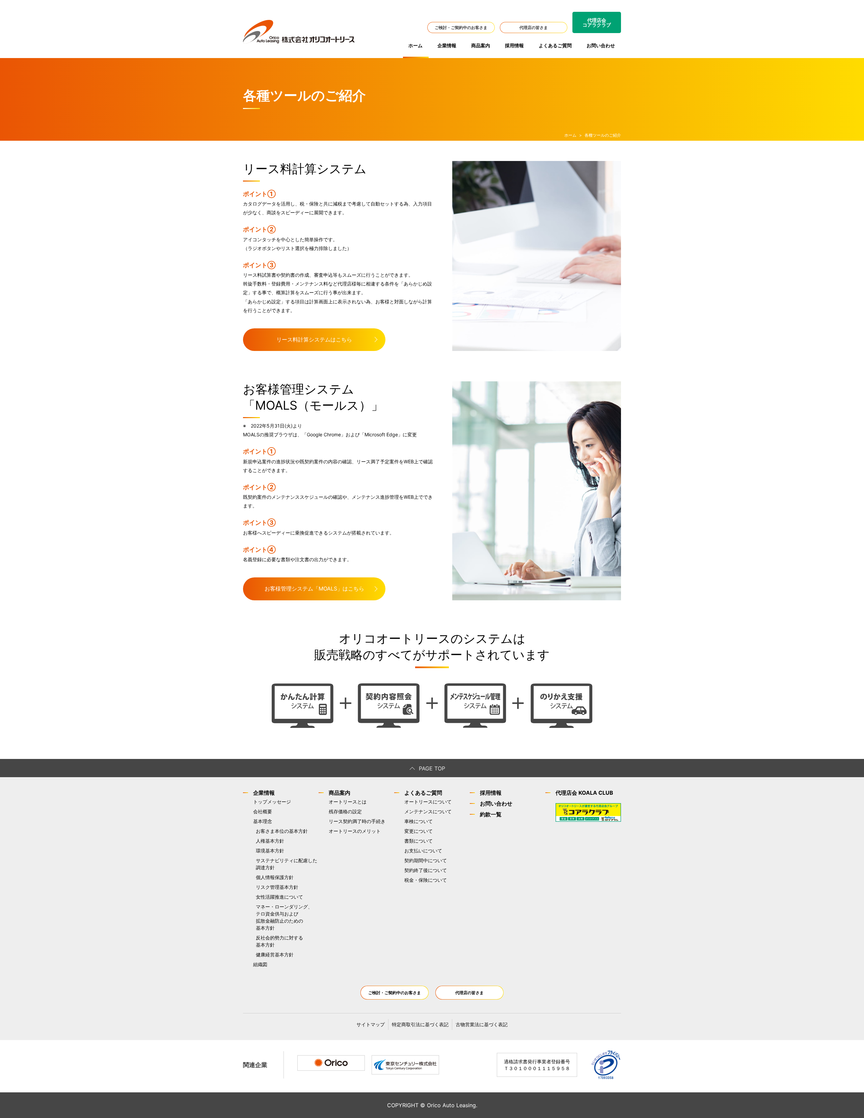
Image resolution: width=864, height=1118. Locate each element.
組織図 (260, 964)
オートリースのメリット (355, 831)
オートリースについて (428, 802)
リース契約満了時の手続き (357, 821)
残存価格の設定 (345, 811)
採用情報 (514, 45)
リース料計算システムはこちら (314, 339)
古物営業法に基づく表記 (482, 1024)
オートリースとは (348, 802)
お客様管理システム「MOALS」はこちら (314, 588)
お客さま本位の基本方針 (282, 831)
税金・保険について (425, 880)
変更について (418, 831)
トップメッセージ (272, 802)
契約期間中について (425, 860)
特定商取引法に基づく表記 (420, 1024)
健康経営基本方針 (275, 954)
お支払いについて (423, 850)
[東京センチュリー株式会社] (405, 1065)
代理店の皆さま (533, 27)
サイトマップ (370, 1024)
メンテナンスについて (428, 811)
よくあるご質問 (555, 45)
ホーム (415, 45)
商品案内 (480, 45)
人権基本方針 (270, 841)
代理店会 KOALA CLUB (584, 792)
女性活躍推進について (279, 897)
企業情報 (446, 45)
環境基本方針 (270, 850)
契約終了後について (425, 870)
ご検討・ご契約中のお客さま (461, 27)
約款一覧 (491, 814)
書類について (418, 841)
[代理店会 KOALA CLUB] (588, 820)
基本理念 (262, 821)
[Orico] (331, 1063)
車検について (418, 821)
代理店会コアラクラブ (597, 22)
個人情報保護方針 (275, 877)
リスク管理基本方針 (277, 887)
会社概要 (262, 811)
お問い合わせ (601, 45)
